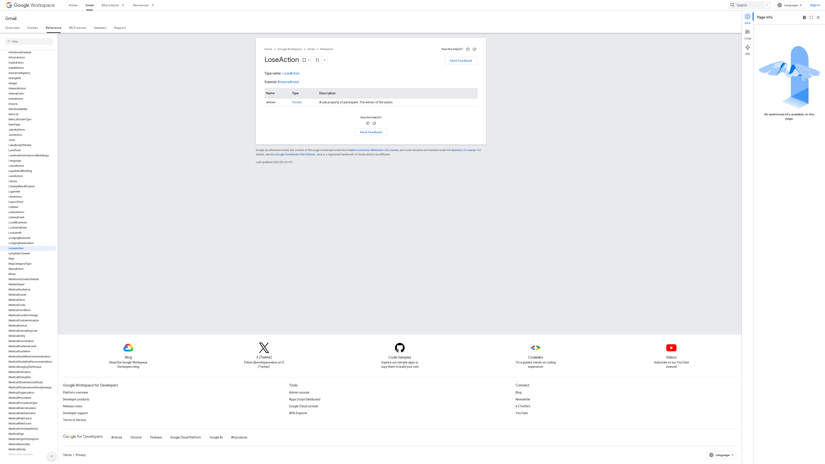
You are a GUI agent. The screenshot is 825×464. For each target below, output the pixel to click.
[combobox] (749, 5)
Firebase (156, 437)
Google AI (216, 437)
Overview (12, 28)
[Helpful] (468, 49)
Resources (141, 5)
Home (73, 5)
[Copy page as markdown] (318, 60)
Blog (519, 392)
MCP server (77, 28)
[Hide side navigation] (51, 456)
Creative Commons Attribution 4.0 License (372, 150)
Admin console (299, 392)
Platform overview (75, 392)
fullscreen (811, 17)
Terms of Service (74, 420)
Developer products (76, 399)
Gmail (89, 5)
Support (120, 28)
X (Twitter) (523, 406)
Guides (32, 28)
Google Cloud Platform (185, 437)
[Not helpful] (474, 49)
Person (297, 102)
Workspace (43, 5)
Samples (100, 28)
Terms (67, 455)
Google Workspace (290, 49)
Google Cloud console (303, 406)
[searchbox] (29, 41)
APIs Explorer (298, 413)
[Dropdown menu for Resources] (154, 5)
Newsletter (523, 399)
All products (110, 5)
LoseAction (290, 73)
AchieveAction (288, 82)
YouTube (522, 413)
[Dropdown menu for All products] (124, 5)
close (818, 17)
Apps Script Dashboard (304, 399)
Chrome (136, 437)
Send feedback (461, 61)
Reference (53, 28)
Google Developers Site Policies (295, 154)
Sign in (815, 5)
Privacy (81, 455)
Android (116, 437)
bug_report (804, 17)
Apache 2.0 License (463, 150)
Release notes (72, 406)
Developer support (75, 413)
